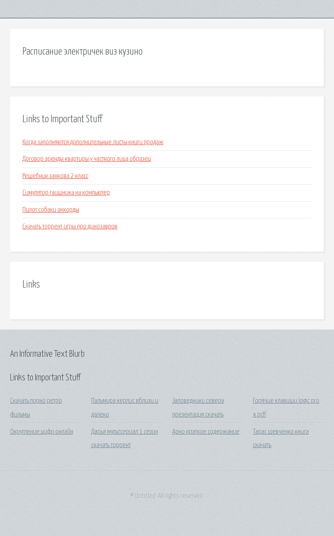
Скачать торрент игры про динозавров (69, 226)
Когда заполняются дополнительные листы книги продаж (92, 142)
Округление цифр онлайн (41, 431)
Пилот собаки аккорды (50, 209)
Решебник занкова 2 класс (55, 176)
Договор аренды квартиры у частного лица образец (86, 159)
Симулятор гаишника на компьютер (66, 192)
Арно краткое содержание (206, 431)
